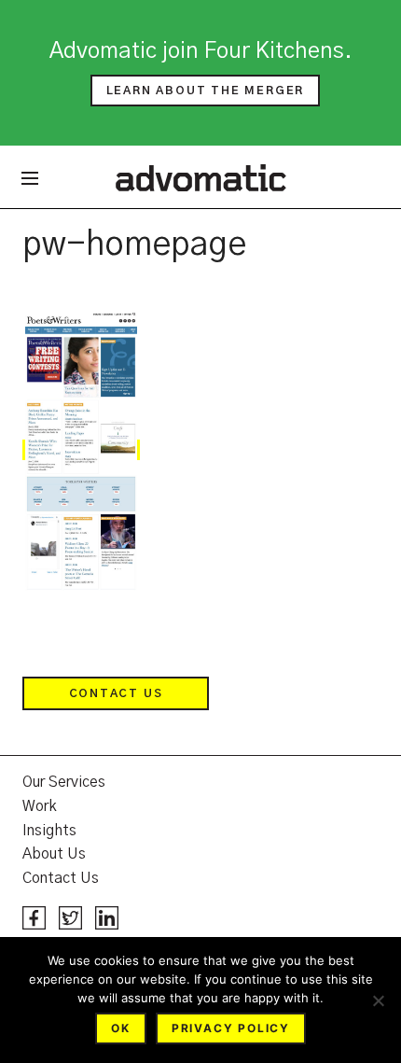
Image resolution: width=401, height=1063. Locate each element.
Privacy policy (231, 1028)
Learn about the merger (205, 90)
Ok (121, 1028)
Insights (49, 830)
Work (39, 806)
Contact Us (116, 693)
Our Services (63, 782)
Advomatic (201, 177)
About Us (54, 853)
